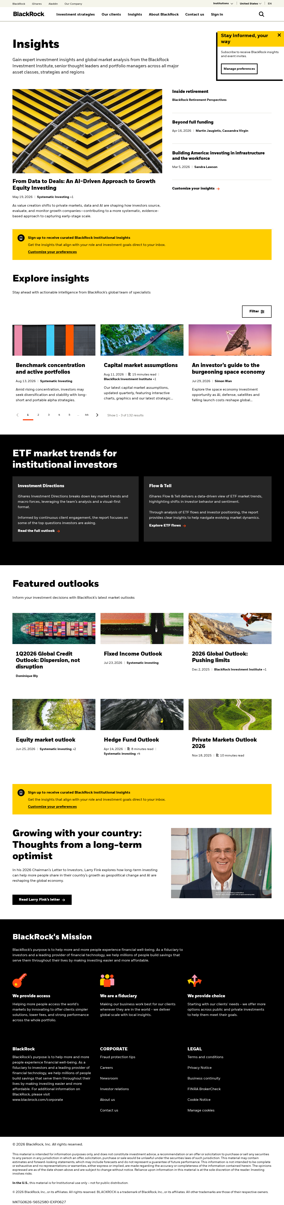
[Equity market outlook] (53, 730)
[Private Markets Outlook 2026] (230, 733)
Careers (106, 1068)
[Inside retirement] (222, 97)
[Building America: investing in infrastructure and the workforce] (222, 162)
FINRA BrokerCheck (204, 1089)
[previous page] (17, 415)
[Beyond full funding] (222, 128)
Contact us (109, 1110)
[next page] (97, 415)
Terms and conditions (205, 1057)
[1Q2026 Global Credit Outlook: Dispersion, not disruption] (53, 651)
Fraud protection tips (117, 1057)
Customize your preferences (52, 252)
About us (107, 1100)
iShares (37, 4)
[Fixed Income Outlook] (142, 644)
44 (87, 415)
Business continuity (203, 1078)
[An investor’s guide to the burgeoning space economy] (230, 367)
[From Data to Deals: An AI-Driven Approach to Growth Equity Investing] (87, 196)
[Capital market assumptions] (142, 367)
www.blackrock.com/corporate (37, 1100)
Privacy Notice (199, 1068)
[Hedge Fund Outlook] (142, 732)
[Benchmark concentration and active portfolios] (53, 367)
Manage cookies (201, 1110)
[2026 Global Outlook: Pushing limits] (230, 647)
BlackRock (18, 4)
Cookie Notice (199, 1100)
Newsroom (109, 1078)
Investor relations (114, 1089)
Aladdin (53, 4)
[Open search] (261, 14)
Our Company (73, 4)
